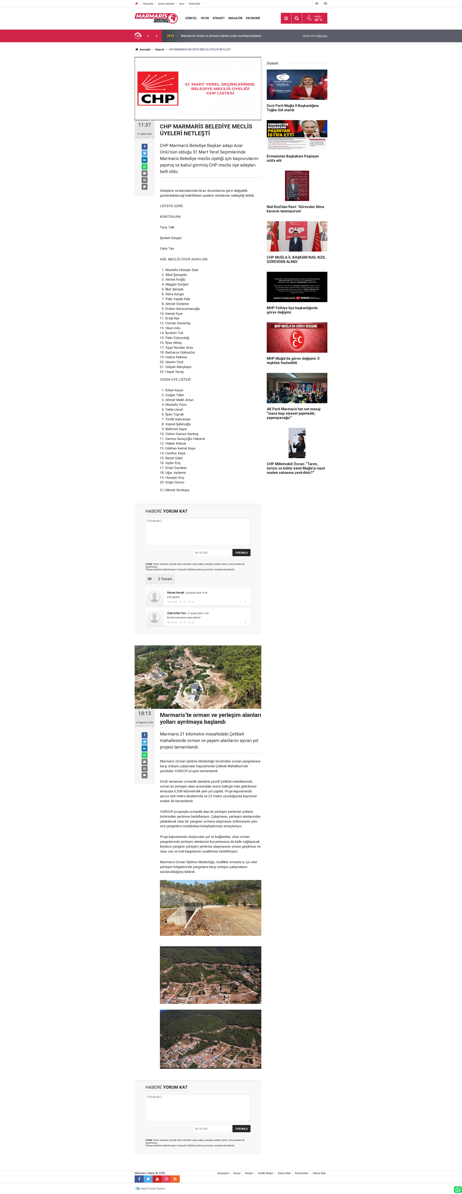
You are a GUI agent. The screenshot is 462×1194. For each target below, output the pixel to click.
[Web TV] (317, 3)
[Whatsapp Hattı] (458, 1189)
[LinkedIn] (144, 160)
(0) (184, 602)
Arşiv (181, 3)
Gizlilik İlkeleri (265, 1173)
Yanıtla (173, 602)
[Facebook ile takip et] (139, 1179)
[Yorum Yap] (144, 187)
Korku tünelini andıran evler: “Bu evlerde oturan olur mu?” (216, 36)
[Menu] (286, 18)
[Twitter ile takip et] (148, 1179)
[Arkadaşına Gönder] (144, 173)
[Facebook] (144, 147)
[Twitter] (144, 153)
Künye (237, 1173)
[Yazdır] (144, 180)
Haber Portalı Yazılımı (153, 1188)
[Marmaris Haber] (156, 18)
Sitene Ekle (194, 3)
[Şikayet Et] (245, 602)
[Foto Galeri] (325, 3)
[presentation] (147, 36)
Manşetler (148, 3)
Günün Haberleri (166, 3)
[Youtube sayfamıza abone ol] (157, 1179)
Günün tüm (315, 36)
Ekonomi (253, 18)
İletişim (249, 1173)
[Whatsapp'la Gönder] (144, 167)
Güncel (191, 18)
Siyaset (219, 18)
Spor (205, 18)
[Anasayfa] (137, 3)
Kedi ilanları (301, 1173)
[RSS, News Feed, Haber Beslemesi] (175, 1179)
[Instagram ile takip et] (166, 1179)
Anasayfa (223, 1173)
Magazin (235, 18)
